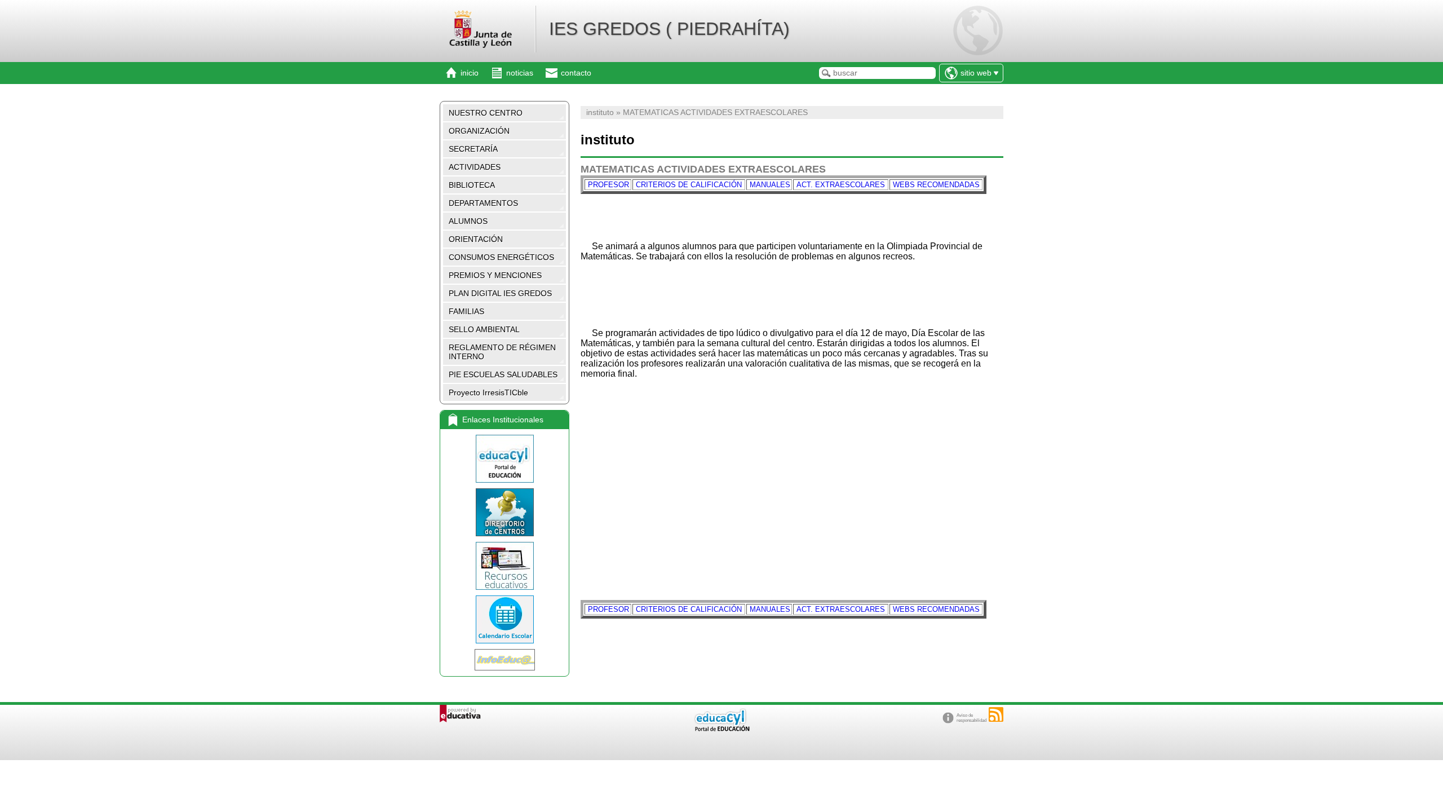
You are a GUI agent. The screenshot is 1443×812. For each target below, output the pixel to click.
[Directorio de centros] (504, 512)
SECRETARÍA (473, 148)
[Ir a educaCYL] (721, 729)
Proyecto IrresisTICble (488, 392)
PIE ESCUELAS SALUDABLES (503, 374)
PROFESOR (607, 184)
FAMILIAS (466, 311)
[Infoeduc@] (504, 659)
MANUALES (770, 184)
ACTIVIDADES (475, 166)
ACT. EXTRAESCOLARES (839, 184)
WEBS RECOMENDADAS (936, 184)
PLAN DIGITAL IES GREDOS (500, 293)
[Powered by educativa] (460, 713)
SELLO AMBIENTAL (484, 329)
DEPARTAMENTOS (483, 203)
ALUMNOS (468, 221)
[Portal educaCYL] (504, 459)
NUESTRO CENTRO (486, 112)
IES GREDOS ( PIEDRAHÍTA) (669, 29)
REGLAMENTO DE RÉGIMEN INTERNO (502, 352)
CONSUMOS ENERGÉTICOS (501, 257)
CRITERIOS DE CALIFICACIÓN (689, 184)
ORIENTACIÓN (476, 239)
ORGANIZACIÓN (479, 130)
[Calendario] (504, 619)
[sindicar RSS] (996, 714)
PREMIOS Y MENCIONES (495, 275)
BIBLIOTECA (472, 184)
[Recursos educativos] (504, 566)
